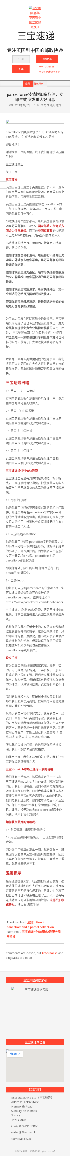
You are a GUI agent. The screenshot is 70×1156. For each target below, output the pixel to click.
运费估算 (47, 59)
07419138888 (46, 66)
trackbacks (50, 953)
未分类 (51, 105)
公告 (43, 105)
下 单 (21, 69)
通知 (58, 105)
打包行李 (38, 83)
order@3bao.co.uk (49, 71)
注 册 (21, 59)
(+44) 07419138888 (24, 1126)
